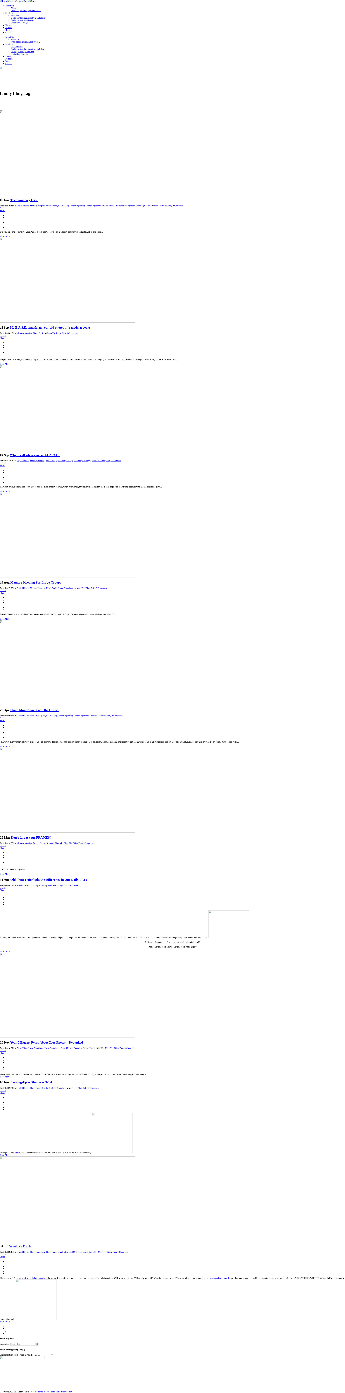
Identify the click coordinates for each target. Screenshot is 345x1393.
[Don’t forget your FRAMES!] (67, 832)
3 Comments (72, 333)
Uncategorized (95, 1048)
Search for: (4, 1344)
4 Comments (123, 1252)
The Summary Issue (24, 200)
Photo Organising (77, 206)
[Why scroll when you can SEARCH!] (67, 449)
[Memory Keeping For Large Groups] (67, 577)
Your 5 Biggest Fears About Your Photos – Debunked (46, 1042)
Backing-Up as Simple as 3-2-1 (31, 1082)
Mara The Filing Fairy (162, 206)
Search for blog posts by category (14, 1355)
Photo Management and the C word (34, 710)
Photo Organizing (93, 206)
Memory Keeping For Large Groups (35, 582)
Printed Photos (108, 206)
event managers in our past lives (218, 1278)
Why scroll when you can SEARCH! (35, 455)
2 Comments (93, 1088)
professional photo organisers (34, 1278)
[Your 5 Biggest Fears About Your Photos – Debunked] (67, 1037)
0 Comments (178, 206)
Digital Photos (23, 206)
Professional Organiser (125, 206)
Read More (5, 236)
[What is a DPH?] (67, 1240)
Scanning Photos (143, 206)
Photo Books (51, 206)
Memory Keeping (37, 206)
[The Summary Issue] (67, 194)
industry (17, 1153)
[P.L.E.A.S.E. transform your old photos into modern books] (67, 322)
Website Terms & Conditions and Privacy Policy (51, 1392)
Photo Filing (63, 206)
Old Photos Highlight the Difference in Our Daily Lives (48, 879)
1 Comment (116, 460)
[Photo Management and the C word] (67, 704)
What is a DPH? (20, 1246)
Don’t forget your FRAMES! (31, 837)
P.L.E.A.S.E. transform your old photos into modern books (50, 327)
